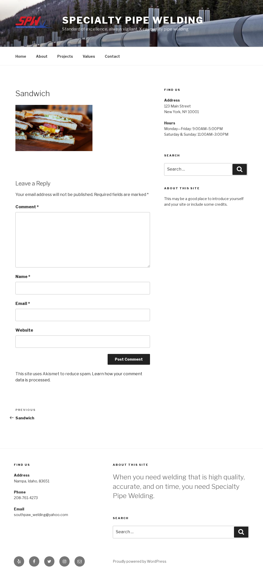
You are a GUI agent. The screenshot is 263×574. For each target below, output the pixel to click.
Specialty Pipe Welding (132, 20)
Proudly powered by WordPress (139, 561)
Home (20, 56)
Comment (27, 206)
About (42, 56)
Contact (112, 56)
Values (89, 56)
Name (22, 276)
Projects (65, 56)
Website (24, 330)
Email (22, 303)
